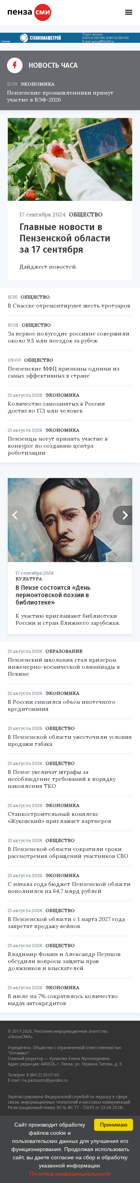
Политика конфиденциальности (70, 1174)
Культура (29, 579)
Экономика (37, 84)
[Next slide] (122, 515)
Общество (86, 214)
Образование (64, 651)
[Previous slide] (17, 515)
